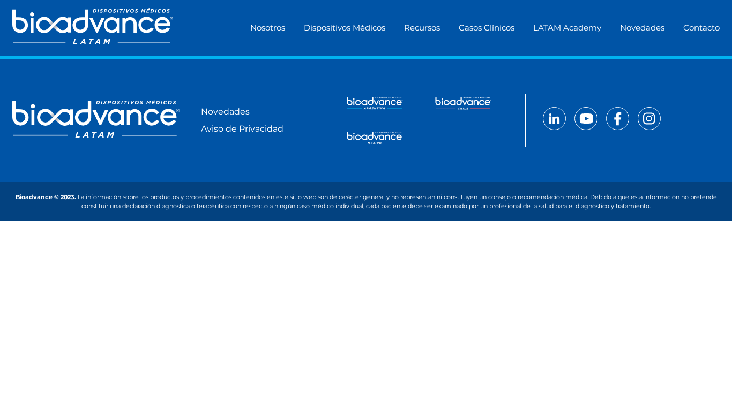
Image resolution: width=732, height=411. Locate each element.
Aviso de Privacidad (242, 129)
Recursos (422, 27)
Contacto (701, 27)
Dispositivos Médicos (344, 27)
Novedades (642, 27)
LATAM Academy (567, 27)
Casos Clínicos (486, 27)
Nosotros (267, 27)
